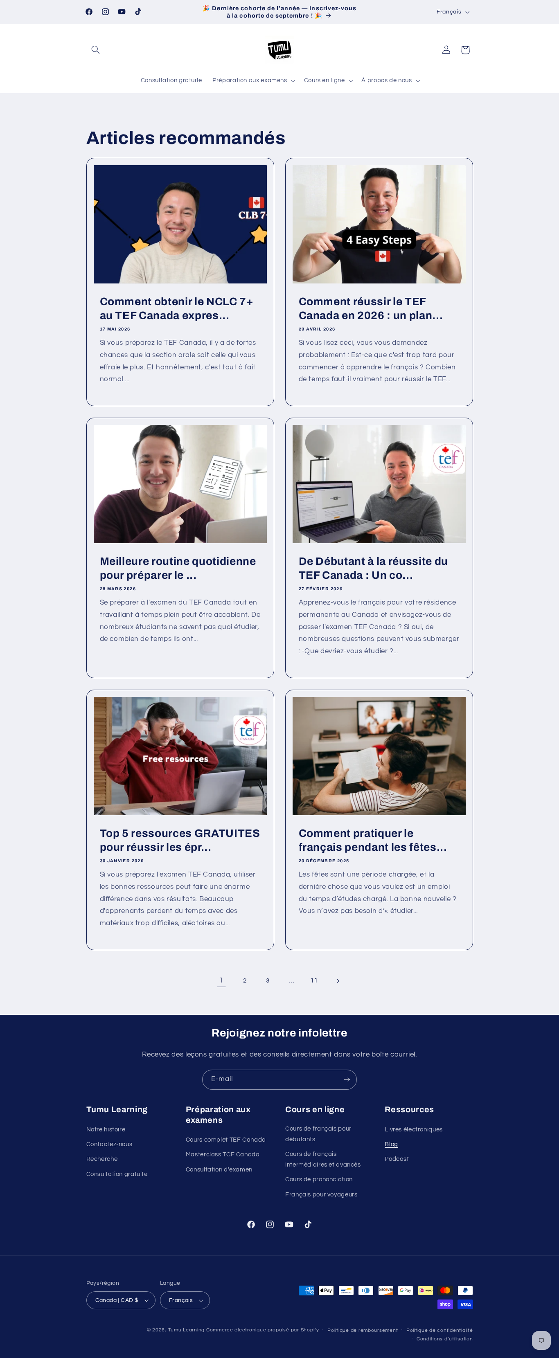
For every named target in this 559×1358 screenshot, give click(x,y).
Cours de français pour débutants (318, 1134)
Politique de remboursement (362, 1330)
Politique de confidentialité (439, 1330)
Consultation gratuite (117, 1174)
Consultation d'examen (219, 1170)
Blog (391, 1144)
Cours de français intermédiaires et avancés (323, 1159)
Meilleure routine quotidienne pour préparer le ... (177, 568)
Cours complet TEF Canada (226, 1140)
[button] (95, 49)
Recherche (102, 1159)
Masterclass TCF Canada (223, 1154)
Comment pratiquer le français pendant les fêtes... (373, 840)
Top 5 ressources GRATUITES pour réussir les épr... (179, 840)
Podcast (397, 1159)
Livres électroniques (414, 1129)
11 (314, 981)
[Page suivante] (337, 980)
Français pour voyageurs (321, 1195)
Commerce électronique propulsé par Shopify (262, 1330)
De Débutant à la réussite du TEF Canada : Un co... (373, 568)
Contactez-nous (109, 1144)
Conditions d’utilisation (445, 1339)
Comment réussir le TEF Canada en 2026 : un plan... (371, 309)
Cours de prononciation (319, 1179)
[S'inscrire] (347, 1080)
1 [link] (221, 980)
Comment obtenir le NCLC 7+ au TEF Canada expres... (176, 309)
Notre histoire (106, 1129)
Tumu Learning (186, 1330)
